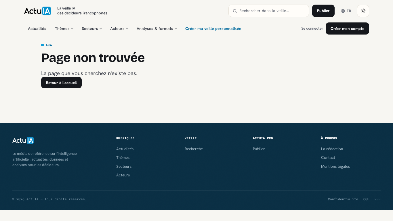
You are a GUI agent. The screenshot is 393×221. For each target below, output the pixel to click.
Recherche (194, 148)
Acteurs (117, 28)
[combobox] (272, 11)
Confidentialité (343, 199)
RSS (378, 199)
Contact (328, 157)
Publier (323, 10)
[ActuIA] (37, 11)
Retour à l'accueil (61, 82)
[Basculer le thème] (363, 11)
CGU (366, 199)
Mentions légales (335, 166)
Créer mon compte (347, 28)
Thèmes (62, 28)
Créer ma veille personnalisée (213, 28)
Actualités (37, 28)
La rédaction (332, 148)
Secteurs (90, 28)
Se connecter (312, 28)
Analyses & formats (155, 28)
